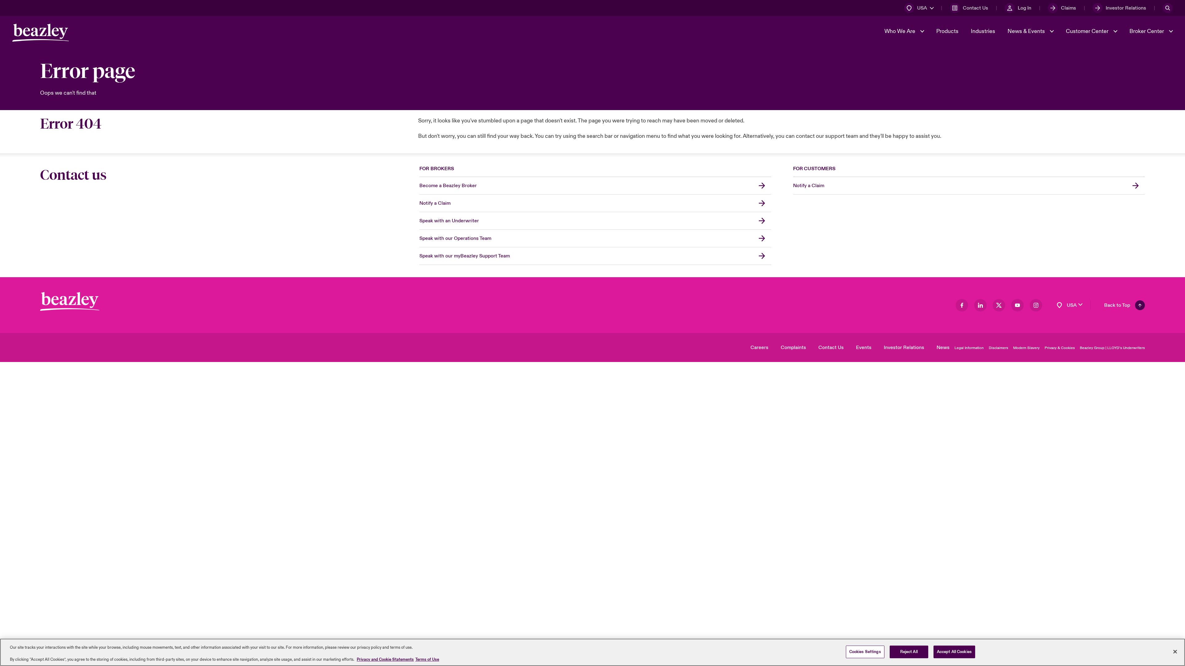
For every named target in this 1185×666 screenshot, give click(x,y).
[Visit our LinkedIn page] (980, 305)
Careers (759, 347)
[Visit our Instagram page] (1036, 305)
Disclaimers (998, 348)
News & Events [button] (1027, 31)
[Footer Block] (69, 301)
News (943, 347)
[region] (592, 652)
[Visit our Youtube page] (1017, 305)
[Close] (1175, 651)
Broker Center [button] (1147, 31)
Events (863, 347)
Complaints (793, 347)
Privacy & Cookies (1060, 348)
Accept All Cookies (954, 651)
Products (947, 31)
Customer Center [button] (1088, 31)
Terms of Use (427, 659)
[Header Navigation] (40, 33)
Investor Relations (904, 347)
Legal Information (969, 348)
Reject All (909, 651)
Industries (983, 31)
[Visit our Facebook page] (962, 305)
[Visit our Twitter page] (999, 305)
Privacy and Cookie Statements (385, 659)
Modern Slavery (1026, 348)
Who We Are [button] (900, 31)
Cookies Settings (865, 651)
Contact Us (831, 347)
